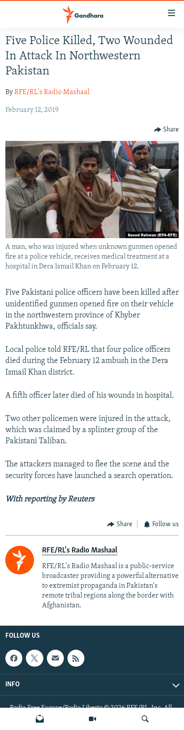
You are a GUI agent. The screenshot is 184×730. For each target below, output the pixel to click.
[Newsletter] (40, 719)
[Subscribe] (55, 658)
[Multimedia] (92, 719)
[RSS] (75, 658)
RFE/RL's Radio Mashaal (51, 92)
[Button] (166, 130)
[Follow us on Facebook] (13, 658)
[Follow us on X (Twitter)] (34, 658)
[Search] (145, 719)
